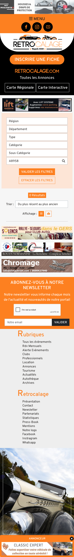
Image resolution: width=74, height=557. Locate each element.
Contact (27, 405)
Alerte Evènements (35, 350)
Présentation (31, 401)
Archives (28, 383)
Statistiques (30, 418)
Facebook (28, 434)
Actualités (29, 375)
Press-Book (30, 422)
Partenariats (30, 414)
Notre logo (29, 430)
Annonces (29, 366)
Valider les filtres (37, 172)
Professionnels (32, 358)
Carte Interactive (53, 87)
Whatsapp (29, 442)
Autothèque (30, 379)
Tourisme (28, 371)
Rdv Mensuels (32, 346)
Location (28, 362)
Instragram (29, 438)
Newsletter (29, 410)
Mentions (28, 426)
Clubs (26, 354)
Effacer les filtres (37, 180)
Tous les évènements (36, 342)
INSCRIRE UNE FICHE (37, 59)
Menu (39, 19)
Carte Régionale (20, 87)
